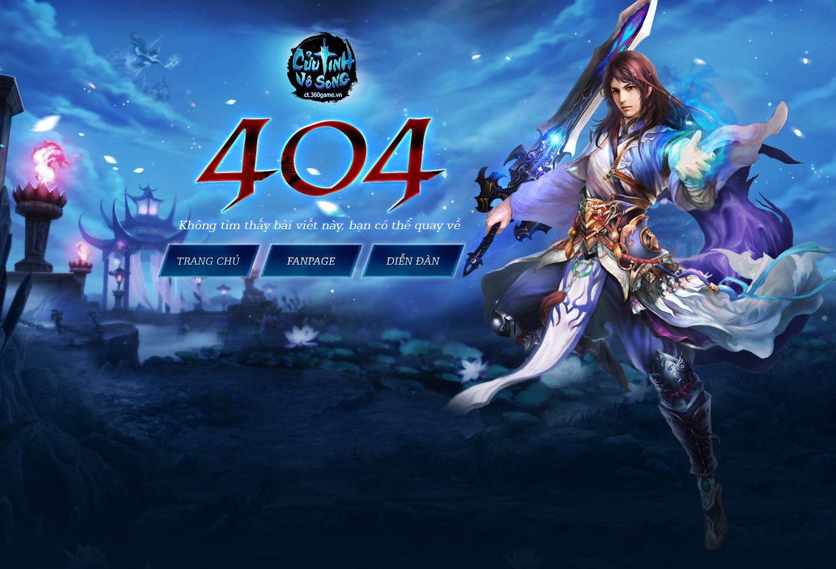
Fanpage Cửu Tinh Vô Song (311, 261)
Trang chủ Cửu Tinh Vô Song (207, 261)
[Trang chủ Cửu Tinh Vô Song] (324, 68)
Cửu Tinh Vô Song (415, 261)
